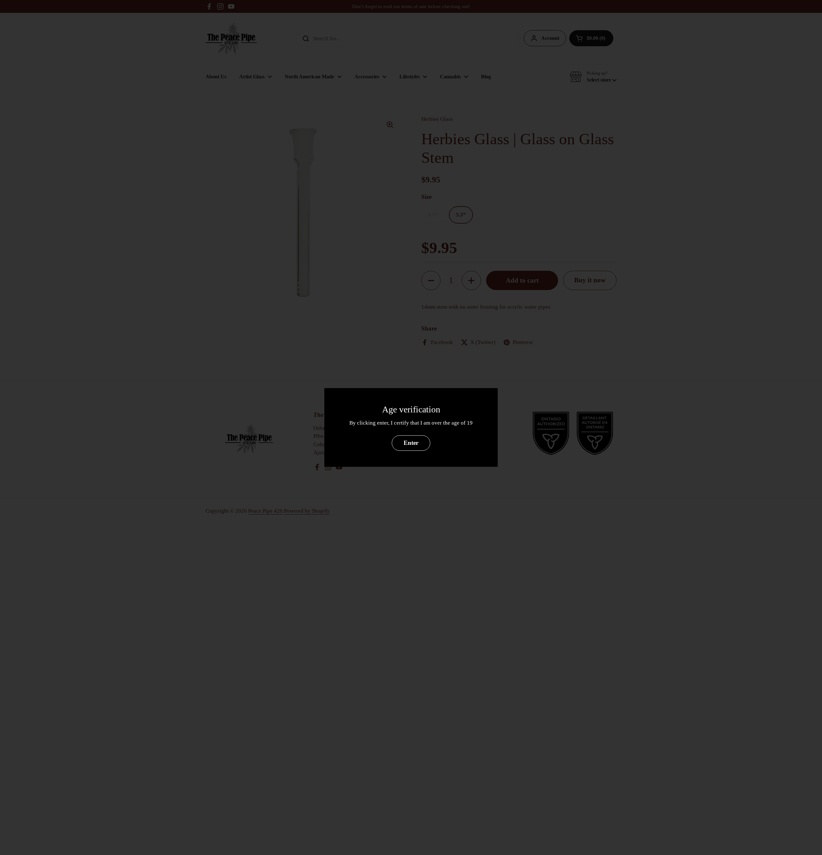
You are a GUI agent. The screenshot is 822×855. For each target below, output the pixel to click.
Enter (411, 443)
